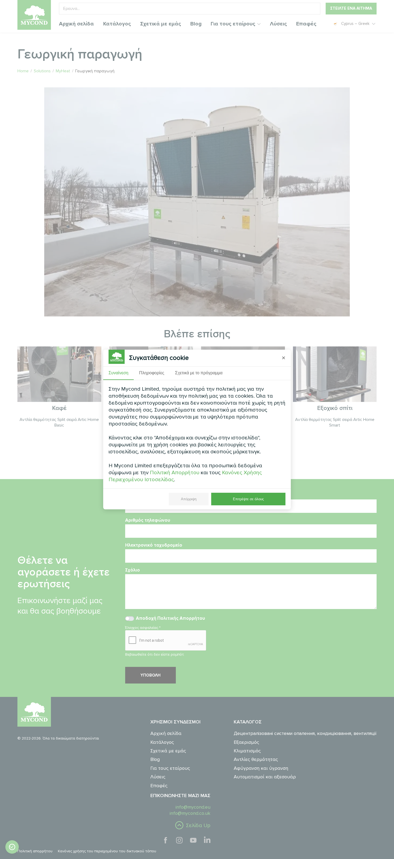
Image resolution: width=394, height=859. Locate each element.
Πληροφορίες (151, 373)
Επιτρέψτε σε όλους (248, 499)
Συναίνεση (118, 373)
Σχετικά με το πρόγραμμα (198, 373)
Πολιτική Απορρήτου (174, 472)
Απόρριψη (188, 499)
